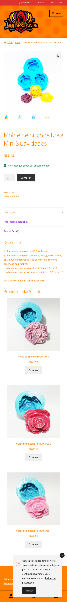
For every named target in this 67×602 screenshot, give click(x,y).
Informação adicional (16, 221)
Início (10, 42)
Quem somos (24, 2)
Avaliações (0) (11, 231)
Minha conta (56, 2)
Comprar (26, 177)
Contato (40, 2)
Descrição (9, 212)
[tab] (33, 212)
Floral (17, 42)
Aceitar (29, 590)
